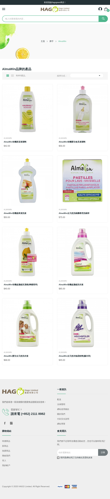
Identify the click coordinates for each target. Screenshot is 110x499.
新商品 (5, 446)
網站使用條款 (63, 409)
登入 (4, 460)
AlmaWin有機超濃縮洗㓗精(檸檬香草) (21, 284)
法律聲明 (61, 404)
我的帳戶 (6, 465)
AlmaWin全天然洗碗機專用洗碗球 (74, 213)
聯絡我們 (6, 456)
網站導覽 (61, 424)
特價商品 (6, 441)
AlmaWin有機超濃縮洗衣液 (71, 284)
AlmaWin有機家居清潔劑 (15, 142)
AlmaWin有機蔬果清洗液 (15, 213)
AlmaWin (8, 138)
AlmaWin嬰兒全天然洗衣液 (16, 356)
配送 (59, 399)
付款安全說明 (63, 419)
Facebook (4, 423)
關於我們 (61, 414)
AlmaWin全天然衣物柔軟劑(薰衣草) (75, 356)
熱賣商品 (6, 451)
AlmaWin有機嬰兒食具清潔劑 (72, 142)
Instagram (11, 423)
